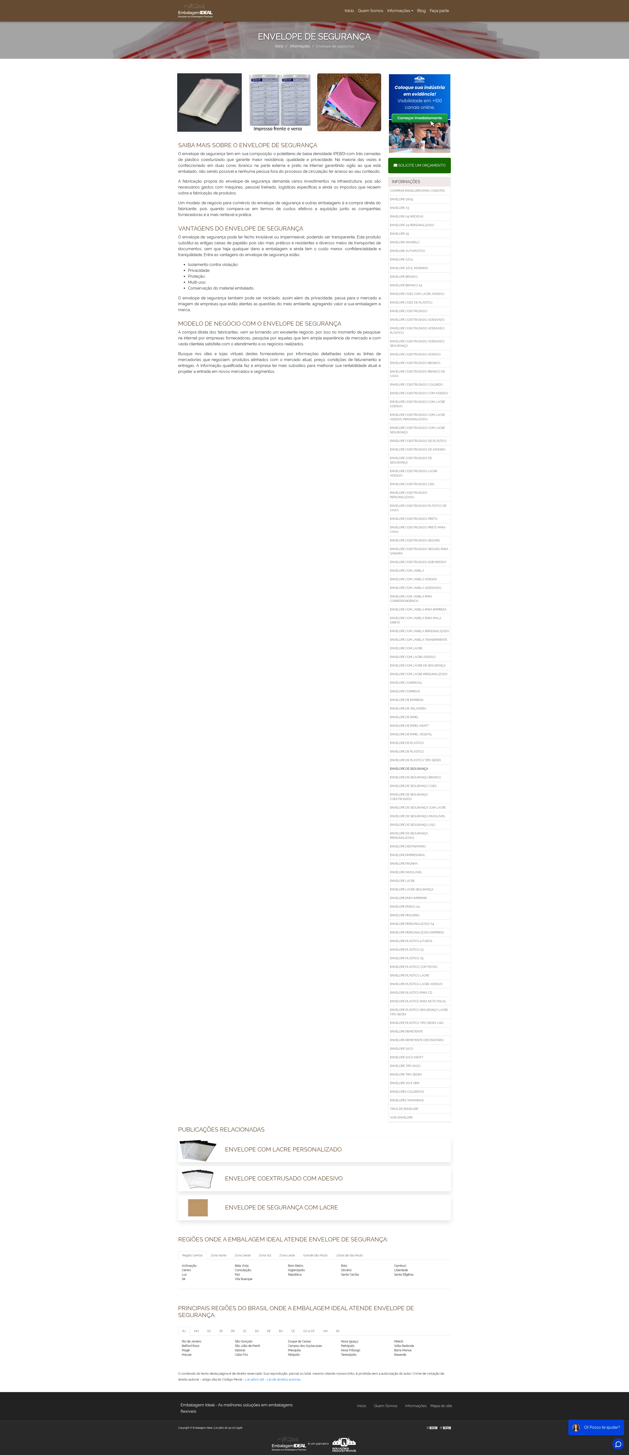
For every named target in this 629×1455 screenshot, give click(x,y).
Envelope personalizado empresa (417, 932)
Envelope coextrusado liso (412, 484)
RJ (184, 1331)
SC (245, 1331)
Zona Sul (265, 1255)
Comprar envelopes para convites (417, 190)
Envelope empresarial (407, 855)
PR (233, 1331)
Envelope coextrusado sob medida (418, 562)
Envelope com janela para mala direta (415, 620)
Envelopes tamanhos (407, 1100)
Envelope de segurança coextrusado (409, 797)
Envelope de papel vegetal (411, 734)
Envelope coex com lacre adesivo (417, 294)
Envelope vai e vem (404, 1083)
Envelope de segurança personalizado (409, 836)
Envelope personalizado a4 (412, 924)
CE (293, 1331)
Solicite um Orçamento (421, 165)
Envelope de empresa (407, 700)
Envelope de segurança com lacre (418, 807)
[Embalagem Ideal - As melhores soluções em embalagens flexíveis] (195, 10)
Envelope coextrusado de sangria (417, 449)
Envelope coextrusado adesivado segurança (417, 344)
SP (221, 1331)
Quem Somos (370, 10)
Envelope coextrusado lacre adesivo (413, 473)
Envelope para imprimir (408, 898)
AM (325, 1331)
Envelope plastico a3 (406, 949)
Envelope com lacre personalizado (418, 674)
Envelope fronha (404, 863)
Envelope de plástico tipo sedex (415, 760)
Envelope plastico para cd (411, 992)
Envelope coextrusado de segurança (411, 460)
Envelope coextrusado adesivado (417, 319)
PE (269, 1331)
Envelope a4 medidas (406, 216)
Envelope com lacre (406, 648)
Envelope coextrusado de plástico (418, 441)
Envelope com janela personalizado (419, 631)
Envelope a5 (399, 233)
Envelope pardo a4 (405, 906)
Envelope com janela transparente (418, 639)
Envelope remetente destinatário (417, 1040)
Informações (398, 10)
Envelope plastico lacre (409, 975)
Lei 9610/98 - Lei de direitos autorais (272, 1379)
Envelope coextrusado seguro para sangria (419, 551)
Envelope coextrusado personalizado (408, 495)
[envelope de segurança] (209, 102)
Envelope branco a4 (406, 285)
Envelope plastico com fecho (413, 967)
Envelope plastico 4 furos (411, 941)
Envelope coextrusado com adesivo (419, 393)
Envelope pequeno (404, 915)
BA (281, 1331)
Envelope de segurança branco (415, 777)
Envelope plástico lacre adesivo (416, 984)
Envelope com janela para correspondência (411, 599)
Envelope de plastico (407, 743)
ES (209, 1331)
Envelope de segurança (409, 769)
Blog (421, 10)
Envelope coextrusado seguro (415, 540)
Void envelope (401, 1117)
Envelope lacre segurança (411, 889)
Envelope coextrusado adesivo (415, 354)
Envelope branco (404, 276)
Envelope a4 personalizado (412, 225)
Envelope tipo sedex (406, 1074)
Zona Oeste (243, 1255)
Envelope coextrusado (408, 311)
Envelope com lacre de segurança (418, 665)
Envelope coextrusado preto (413, 519)
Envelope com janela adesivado (415, 588)
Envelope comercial (406, 682)
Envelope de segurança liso (412, 825)
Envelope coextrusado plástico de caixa (418, 508)
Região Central (192, 1255)
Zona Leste (287, 1255)
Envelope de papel (404, 717)
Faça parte (439, 10)
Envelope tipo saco (405, 1066)
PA (338, 1331)
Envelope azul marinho (409, 268)
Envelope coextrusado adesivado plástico (417, 331)
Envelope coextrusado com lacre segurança (417, 430)
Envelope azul (401, 259)
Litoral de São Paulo (349, 1255)
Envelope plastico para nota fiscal (418, 1001)
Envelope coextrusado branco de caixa (417, 374)
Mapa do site (441, 1406)
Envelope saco (401, 1048)
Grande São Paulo (315, 1255)
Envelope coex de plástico (411, 302)
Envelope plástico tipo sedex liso (416, 1023)
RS (257, 1331)
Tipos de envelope (404, 1109)
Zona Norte (218, 1255)
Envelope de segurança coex (413, 786)
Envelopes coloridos (407, 1091)
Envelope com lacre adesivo (413, 657)
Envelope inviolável (406, 872)
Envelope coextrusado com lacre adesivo (417, 404)
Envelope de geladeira (408, 708)
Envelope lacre (402, 881)
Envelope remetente (406, 1031)
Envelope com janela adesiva (413, 579)
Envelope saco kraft (406, 1057)
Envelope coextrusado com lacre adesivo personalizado (417, 417)
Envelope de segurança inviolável (417, 816)
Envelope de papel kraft (409, 726)
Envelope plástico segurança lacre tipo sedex (419, 1012)
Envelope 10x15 (401, 199)
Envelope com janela (407, 570)
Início (350, 12)
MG (196, 1331)
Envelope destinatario (408, 846)
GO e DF (309, 1331)
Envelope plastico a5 (407, 958)
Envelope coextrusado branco (415, 363)
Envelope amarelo (404, 242)
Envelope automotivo (407, 251)
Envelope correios (405, 691)
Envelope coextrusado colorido (416, 384)
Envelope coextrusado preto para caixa (417, 530)
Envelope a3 (399, 208)
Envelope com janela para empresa (418, 609)
